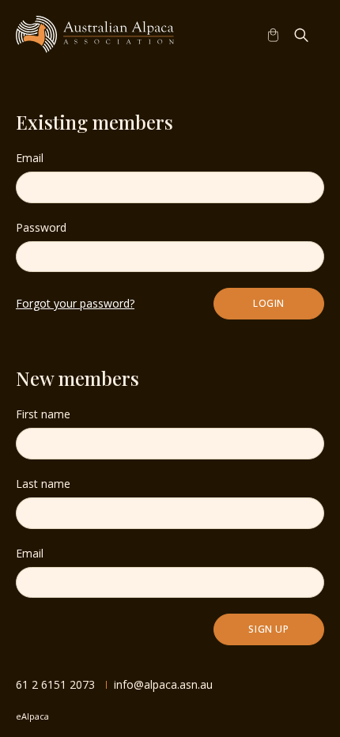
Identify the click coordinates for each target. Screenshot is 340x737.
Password (41, 227)
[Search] (301, 35)
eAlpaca (32, 716)
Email (29, 157)
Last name (43, 483)
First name (43, 413)
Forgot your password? (75, 303)
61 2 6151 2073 (55, 684)
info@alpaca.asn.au (163, 684)
